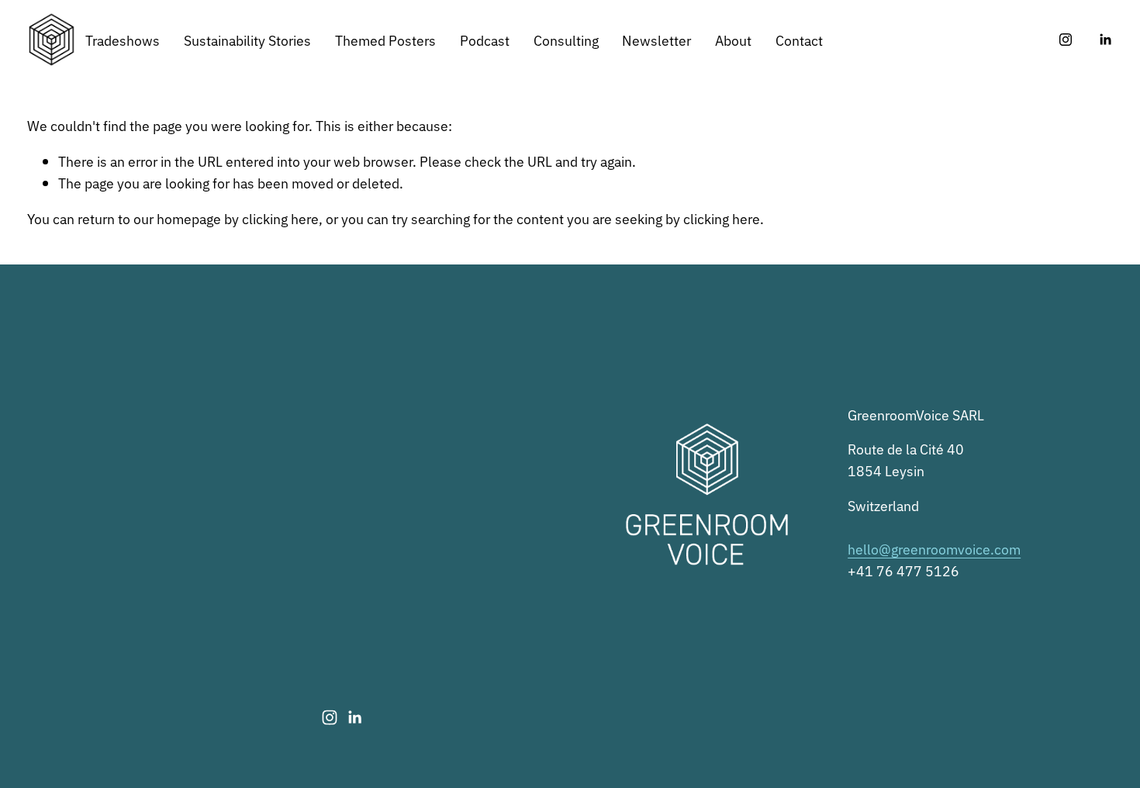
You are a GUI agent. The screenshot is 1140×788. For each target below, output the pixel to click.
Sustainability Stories (247, 39)
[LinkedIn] (1105, 39)
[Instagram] (1065, 39)
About (733, 39)
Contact (799, 39)
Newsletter (656, 39)
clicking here (280, 218)
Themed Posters (385, 39)
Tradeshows (122, 39)
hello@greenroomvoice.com (934, 548)
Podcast (485, 39)
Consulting (566, 39)
